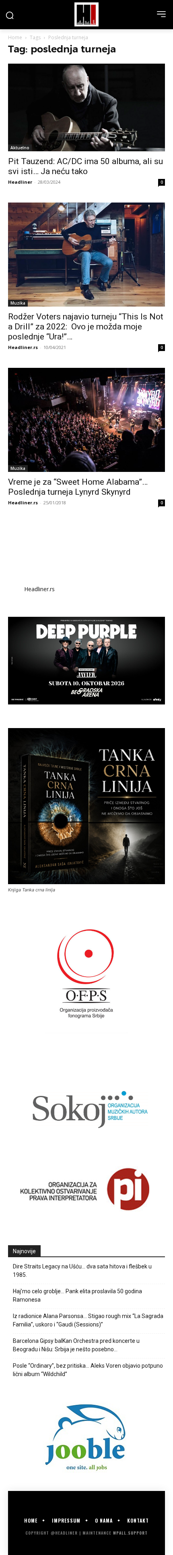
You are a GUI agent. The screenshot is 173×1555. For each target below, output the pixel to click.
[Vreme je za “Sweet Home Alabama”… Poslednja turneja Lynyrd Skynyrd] (86, 420)
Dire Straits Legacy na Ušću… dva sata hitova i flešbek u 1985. (82, 1270)
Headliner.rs (23, 347)
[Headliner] (86, 14)
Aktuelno (19, 147)
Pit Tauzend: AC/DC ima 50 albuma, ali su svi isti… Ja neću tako (85, 166)
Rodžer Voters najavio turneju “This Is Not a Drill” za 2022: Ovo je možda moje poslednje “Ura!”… (85, 326)
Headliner (20, 182)
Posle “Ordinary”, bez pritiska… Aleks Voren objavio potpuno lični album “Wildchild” (88, 1369)
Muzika (17, 303)
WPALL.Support (130, 1533)
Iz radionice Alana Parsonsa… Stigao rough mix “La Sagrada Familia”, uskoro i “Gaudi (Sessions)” (88, 1320)
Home (15, 37)
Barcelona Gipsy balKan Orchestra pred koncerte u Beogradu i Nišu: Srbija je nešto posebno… (76, 1345)
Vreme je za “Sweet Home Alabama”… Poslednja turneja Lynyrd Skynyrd (78, 487)
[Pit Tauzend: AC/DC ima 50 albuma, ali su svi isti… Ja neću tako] (86, 107)
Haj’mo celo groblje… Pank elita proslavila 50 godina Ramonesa (77, 1295)
